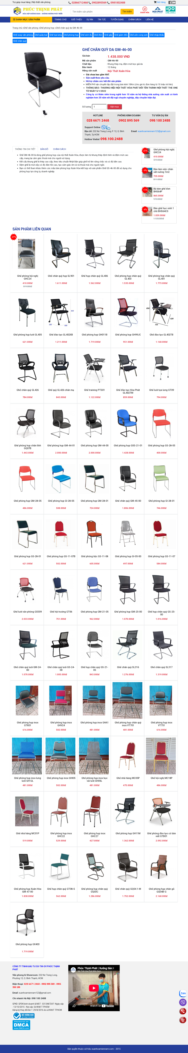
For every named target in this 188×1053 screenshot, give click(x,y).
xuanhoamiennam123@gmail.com (154, 131)
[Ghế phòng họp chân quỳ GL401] (161, 254)
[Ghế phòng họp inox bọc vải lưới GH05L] (94, 756)
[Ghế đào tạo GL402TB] (161, 312)
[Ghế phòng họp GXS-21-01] (127, 423)
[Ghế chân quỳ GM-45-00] (127, 479)
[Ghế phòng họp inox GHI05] (60, 756)
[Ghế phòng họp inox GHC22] (60, 811)
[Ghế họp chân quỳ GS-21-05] (94, 645)
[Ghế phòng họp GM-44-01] (60, 423)
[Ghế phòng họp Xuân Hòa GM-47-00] (27, 867)
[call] (183, 1011)
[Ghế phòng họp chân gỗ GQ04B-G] (161, 866)
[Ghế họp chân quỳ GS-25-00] (161, 590)
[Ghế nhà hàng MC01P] (27, 811)
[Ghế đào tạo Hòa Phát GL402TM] (127, 368)
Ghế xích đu (86, 35)
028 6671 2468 (98, 120)
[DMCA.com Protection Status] (21, 1024)
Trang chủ (60, 19)
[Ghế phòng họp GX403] (27, 922)
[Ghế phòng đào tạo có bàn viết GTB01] (161, 811)
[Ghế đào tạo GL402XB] (60, 312)
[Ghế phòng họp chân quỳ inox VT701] (127, 700)
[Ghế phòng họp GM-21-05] (94, 589)
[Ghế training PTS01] (94, 368)
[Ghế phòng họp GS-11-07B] (60, 534)
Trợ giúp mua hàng (21, 2)
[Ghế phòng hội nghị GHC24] (27, 254)
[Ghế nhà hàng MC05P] (127, 756)
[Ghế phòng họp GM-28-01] (94, 479)
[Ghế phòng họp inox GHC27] (94, 811)
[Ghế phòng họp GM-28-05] (27, 478)
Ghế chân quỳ (19, 41)
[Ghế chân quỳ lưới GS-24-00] (60, 645)
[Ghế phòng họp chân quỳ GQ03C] (94, 866)
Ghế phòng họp (71, 35)
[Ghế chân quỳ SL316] (127, 645)
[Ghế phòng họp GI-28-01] (161, 479)
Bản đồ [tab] (44, 149)
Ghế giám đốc (121, 35)
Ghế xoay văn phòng (23, 35)
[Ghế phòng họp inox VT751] (161, 700)
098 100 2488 (160, 120)
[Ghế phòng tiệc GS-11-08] (94, 534)
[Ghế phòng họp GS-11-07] (161, 534)
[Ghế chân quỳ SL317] (161, 645)
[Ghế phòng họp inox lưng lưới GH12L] (27, 756)
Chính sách (134, 19)
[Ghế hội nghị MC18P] (161, 756)
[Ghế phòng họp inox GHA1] (94, 700)
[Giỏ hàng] (183, 1019)
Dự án (90, 19)
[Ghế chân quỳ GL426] (27, 368)
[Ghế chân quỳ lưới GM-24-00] (27, 645)
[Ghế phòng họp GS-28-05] (161, 423)
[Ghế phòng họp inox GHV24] (60, 700)
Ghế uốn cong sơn (139, 35)
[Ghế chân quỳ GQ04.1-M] (127, 867)
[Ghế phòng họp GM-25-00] (127, 590)
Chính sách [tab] (59, 149)
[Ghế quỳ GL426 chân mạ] (60, 368)
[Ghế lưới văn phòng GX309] (27, 589)
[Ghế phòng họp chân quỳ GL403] (127, 254)
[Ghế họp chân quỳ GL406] (94, 254)
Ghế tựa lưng (55, 35)
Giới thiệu (76, 19)
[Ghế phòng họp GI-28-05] (60, 479)
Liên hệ (150, 19)
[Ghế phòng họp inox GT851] (27, 700)
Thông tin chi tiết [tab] (25, 149)
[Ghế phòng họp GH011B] (94, 312)
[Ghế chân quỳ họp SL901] (60, 254)
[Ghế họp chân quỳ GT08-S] (60, 867)
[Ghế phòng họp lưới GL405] (27, 312)
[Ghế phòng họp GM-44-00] (94, 423)
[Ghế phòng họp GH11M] (127, 811)
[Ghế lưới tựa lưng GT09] (161, 368)
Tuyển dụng (117, 19)
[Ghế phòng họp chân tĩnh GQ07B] (27, 423)
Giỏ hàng (161, 2)
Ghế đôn (98, 35)
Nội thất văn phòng (41, 2)
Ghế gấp (108, 35)
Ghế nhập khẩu (157, 35)
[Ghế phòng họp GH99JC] (127, 312)
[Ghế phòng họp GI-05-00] (127, 534)
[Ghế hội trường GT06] (60, 590)
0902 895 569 (129, 120)
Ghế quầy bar (41, 35)
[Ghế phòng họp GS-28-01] (27, 534)
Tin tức (102, 19)
